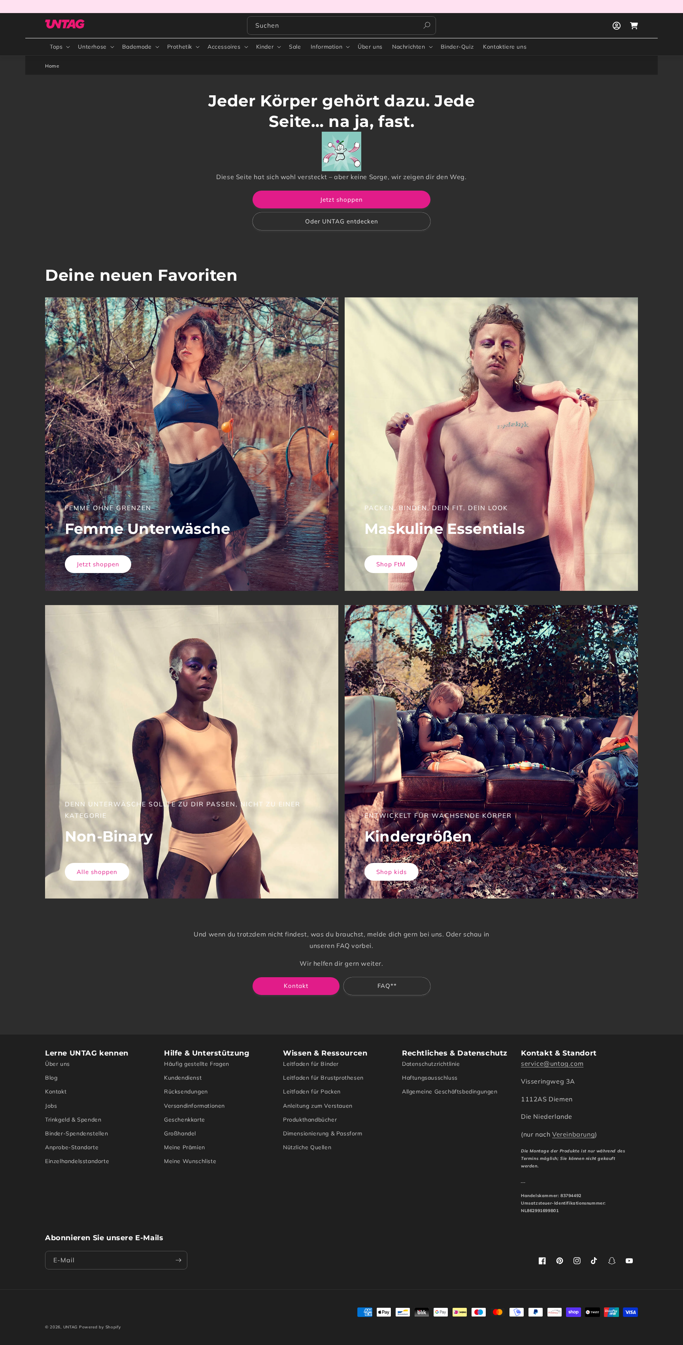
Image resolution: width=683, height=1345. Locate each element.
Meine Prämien (184, 1147)
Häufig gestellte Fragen (196, 1063)
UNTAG (70, 1327)
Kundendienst (183, 1077)
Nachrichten (408, 46)
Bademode (137, 46)
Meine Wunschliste (190, 1161)
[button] (59, 46)
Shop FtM (391, 564)
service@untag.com (552, 1063)
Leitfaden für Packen (312, 1091)
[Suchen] (427, 25)
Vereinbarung (573, 1134)
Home (52, 66)
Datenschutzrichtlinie (431, 1063)
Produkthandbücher (310, 1119)
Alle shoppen (97, 872)
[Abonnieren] (178, 1260)
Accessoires (224, 46)
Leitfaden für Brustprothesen (323, 1077)
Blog (51, 1077)
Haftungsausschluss (430, 1077)
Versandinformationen (194, 1105)
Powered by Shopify (100, 1327)
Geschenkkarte (184, 1119)
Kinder (265, 46)
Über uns (57, 1063)
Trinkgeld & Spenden (73, 1119)
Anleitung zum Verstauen (318, 1105)
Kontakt (296, 985)
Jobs (51, 1105)
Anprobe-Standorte (71, 1147)
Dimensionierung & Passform (322, 1133)
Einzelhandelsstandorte (77, 1161)
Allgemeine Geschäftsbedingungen (450, 1091)
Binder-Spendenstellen (76, 1133)
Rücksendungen (186, 1091)
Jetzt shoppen (341, 199)
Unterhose (92, 46)
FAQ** (387, 985)
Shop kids (391, 872)
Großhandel (180, 1133)
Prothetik (179, 46)
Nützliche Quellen (307, 1147)
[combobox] (341, 25)
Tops (56, 46)
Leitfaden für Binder (311, 1063)
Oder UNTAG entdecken (341, 221)
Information (327, 46)
